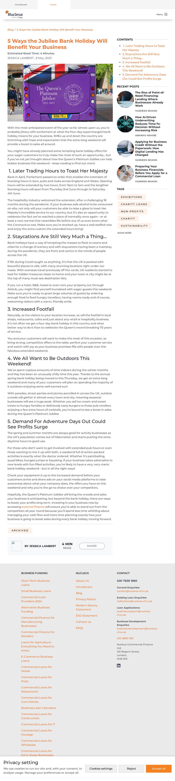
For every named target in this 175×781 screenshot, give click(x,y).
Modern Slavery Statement (87, 607)
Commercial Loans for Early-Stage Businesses (37, 753)
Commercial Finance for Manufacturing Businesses (38, 622)
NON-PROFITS (132, 211)
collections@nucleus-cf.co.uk (134, 601)
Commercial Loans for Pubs (36, 679)
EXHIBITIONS (131, 197)
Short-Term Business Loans (35, 583)
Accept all (159, 768)
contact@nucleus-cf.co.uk (132, 591)
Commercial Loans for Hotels (36, 669)
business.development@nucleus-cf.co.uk (137, 630)
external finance (33, 506)
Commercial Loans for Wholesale (36, 742)
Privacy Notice (86, 599)
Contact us (83, 621)
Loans (53, 4)
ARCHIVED (20, 530)
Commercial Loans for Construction (36, 716)
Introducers (21, 4)
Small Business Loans (36, 591)
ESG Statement (86, 615)
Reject (131, 768)
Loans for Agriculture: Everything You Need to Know (37, 646)
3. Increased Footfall (136, 62)
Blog (11, 29)
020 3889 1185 (125, 638)
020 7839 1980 (127, 580)
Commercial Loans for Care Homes (36, 699)
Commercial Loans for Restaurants (36, 689)
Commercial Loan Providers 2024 (33, 599)
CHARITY (128, 218)
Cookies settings (101, 768)
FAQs (79, 628)
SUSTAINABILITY (134, 225)
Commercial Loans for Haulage (36, 732)
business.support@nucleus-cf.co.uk (134, 613)
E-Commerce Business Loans (37, 658)
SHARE (92, 546)
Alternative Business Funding (35, 609)
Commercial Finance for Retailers (38, 634)
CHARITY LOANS (134, 204)
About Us (82, 580)
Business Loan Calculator (38, 708)
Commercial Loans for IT (38, 724)
